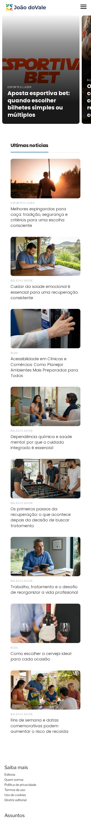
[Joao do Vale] (26, 7)
